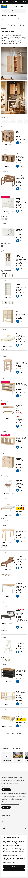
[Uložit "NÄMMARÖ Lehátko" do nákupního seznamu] (21, 568)
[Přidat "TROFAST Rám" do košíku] (17, 447)
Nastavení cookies (14, 873)
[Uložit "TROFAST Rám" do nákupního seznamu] (21, 447)
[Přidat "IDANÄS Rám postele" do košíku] (17, 627)
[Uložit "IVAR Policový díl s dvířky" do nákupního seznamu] (21, 321)
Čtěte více (3, 28)
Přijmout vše (14, 866)
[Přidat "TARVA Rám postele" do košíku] (17, 345)
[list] (14, 758)
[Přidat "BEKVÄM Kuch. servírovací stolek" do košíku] (17, 372)
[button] (14, 63)
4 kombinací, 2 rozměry (7, 352)
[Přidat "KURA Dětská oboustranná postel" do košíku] (17, 703)
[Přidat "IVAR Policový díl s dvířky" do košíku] (17, 321)
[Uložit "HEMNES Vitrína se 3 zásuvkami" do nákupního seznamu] (21, 269)
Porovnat (5, 127)
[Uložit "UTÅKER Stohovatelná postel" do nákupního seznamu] (21, 725)
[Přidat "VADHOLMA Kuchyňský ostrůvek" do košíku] (17, 681)
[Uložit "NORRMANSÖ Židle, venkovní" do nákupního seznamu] (21, 490)
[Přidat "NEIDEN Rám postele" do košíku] (17, 514)
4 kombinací (5, 521)
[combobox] (13, 11)
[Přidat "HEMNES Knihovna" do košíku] (17, 296)
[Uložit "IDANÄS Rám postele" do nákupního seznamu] (21, 627)
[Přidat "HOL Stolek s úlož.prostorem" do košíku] (17, 166)
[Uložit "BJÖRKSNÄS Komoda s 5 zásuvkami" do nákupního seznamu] (21, 470)
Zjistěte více (4, 786)
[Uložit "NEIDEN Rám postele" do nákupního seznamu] (21, 514)
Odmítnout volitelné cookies (14, 870)
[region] (14, 856)
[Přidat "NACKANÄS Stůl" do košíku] (17, 426)
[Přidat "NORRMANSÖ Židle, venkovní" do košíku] (17, 490)
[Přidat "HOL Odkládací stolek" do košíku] (17, 142)
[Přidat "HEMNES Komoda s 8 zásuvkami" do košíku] (17, 240)
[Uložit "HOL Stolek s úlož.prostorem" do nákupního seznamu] (21, 166)
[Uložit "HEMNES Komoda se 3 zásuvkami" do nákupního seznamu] (21, 211)
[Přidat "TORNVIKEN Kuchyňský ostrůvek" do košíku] (17, 395)
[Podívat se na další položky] (26, 757)
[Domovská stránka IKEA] (4, 6)
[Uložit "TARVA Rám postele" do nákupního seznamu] (21, 345)
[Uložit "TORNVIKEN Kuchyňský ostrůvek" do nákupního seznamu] (21, 395)
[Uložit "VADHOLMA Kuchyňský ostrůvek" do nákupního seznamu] (21, 681)
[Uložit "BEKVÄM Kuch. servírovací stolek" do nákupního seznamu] (21, 372)
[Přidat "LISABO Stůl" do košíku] (17, 541)
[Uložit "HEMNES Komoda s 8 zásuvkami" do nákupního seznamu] (21, 240)
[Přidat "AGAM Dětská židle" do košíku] (17, 652)
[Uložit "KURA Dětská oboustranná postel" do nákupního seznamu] (21, 703)
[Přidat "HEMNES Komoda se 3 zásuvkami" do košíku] (17, 211)
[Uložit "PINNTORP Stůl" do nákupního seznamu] (21, 596)
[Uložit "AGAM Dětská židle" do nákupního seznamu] (21, 652)
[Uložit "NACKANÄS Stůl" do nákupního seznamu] (21, 426)
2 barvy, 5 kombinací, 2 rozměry (9, 633)
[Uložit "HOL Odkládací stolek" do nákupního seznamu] (21, 142)
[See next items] (26, 122)
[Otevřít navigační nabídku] (25, 6)
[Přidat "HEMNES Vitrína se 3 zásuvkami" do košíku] (17, 269)
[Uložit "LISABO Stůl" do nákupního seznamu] (21, 541)
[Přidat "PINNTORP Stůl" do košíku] (17, 596)
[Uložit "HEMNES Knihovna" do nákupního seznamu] (21, 296)
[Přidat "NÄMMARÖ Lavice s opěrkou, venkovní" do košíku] (17, 188)
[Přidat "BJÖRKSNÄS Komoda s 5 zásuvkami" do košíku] (17, 470)
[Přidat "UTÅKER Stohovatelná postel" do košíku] (17, 725)
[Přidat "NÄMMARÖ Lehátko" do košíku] (17, 568)
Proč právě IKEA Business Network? (10, 804)
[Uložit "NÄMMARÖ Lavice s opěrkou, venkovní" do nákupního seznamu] (21, 188)
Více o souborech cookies (9, 862)
